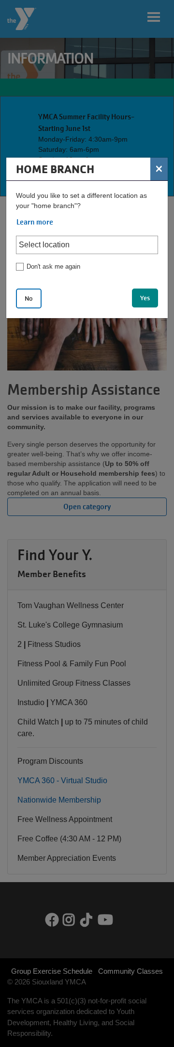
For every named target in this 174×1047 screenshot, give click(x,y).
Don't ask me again (53, 266)
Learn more (34, 222)
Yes (145, 298)
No (29, 298)
